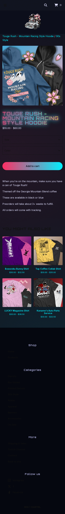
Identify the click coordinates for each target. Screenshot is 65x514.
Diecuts (12, 376)
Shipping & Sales (17, 443)
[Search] (45, 5)
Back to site (14, 461)
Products (13, 357)
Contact (12, 455)
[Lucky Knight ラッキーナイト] (32, 22)
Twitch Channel (16, 449)
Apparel (12, 406)
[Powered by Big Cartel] (32, 507)
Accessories (14, 418)
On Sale (12, 424)
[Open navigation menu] (5, 5)
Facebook (18, 492)
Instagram (18, 480)
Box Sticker (14, 382)
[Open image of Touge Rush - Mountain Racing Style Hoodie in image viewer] (32, 75)
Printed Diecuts (16, 388)
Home (11, 351)
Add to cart (32, 166)
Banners (12, 412)
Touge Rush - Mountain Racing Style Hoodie (28, 36)
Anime (11, 400)
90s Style (13, 394)
